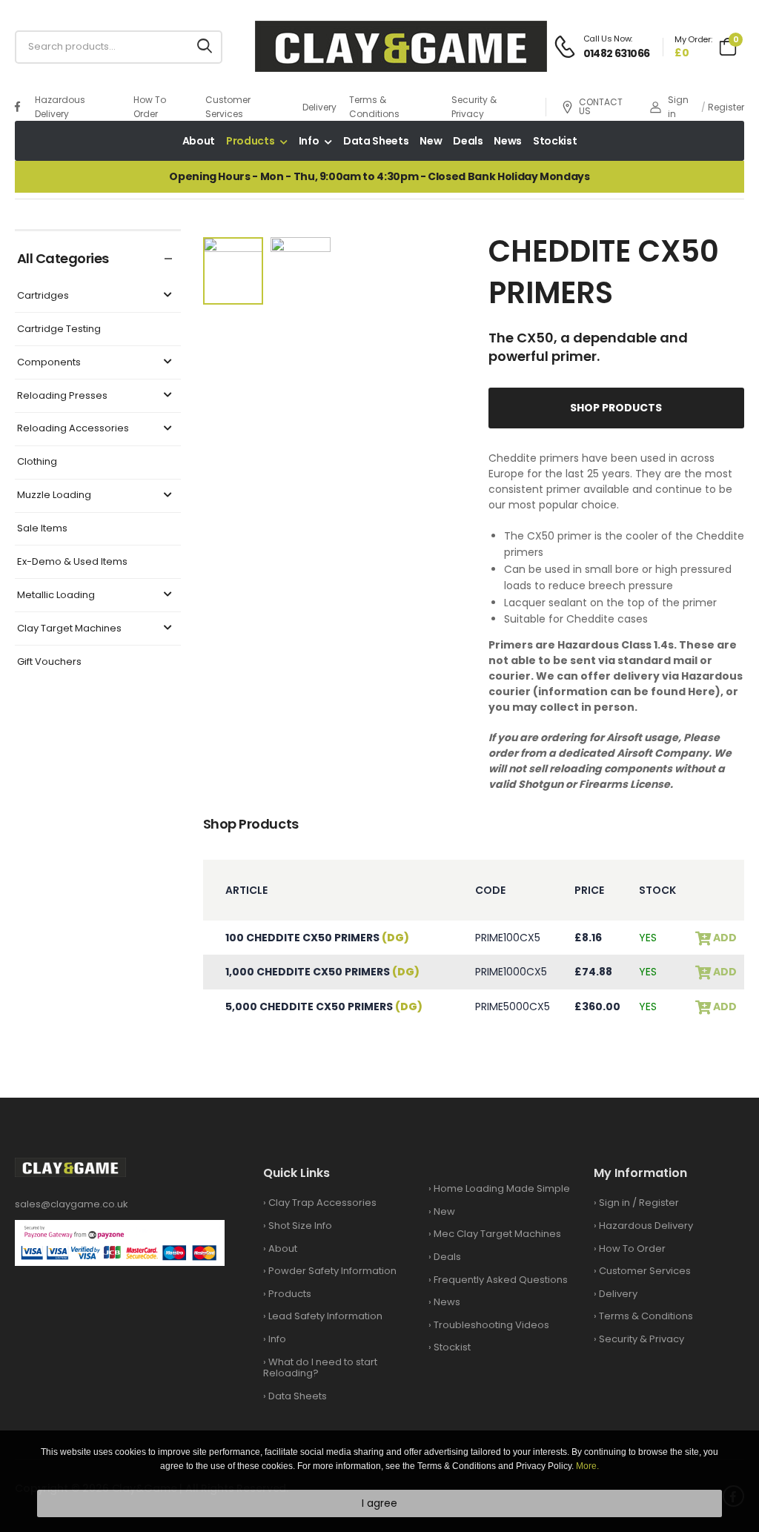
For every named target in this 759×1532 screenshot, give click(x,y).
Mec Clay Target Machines (497, 1234)
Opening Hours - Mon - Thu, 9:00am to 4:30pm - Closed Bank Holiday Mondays (379, 176)
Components (49, 363)
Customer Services (228, 106)
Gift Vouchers (49, 662)
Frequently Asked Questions (501, 1280)
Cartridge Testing (59, 329)
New (431, 140)
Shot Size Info (300, 1225)
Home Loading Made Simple (502, 1188)
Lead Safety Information (325, 1316)
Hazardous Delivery (60, 106)
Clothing (37, 462)
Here (701, 691)
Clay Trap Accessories (322, 1203)
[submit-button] (204, 47)
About (198, 140)
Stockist (555, 140)
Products (250, 140)
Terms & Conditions (374, 106)
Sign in (678, 106)
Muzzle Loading (54, 495)
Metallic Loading (56, 595)
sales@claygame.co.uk (71, 1204)
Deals (468, 140)
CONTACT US (601, 107)
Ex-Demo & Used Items (72, 562)
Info (309, 140)
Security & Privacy (474, 106)
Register (726, 107)
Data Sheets (375, 140)
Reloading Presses (62, 396)
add (724, 938)
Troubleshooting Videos (491, 1325)
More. (587, 1466)
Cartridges (43, 296)
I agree (379, 1503)
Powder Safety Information (332, 1271)
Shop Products (616, 407)
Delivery (319, 107)
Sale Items (42, 529)
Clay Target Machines (69, 629)
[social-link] (17, 106)
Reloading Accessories (73, 428)
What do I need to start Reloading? (320, 1368)
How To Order (149, 106)
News (508, 140)
